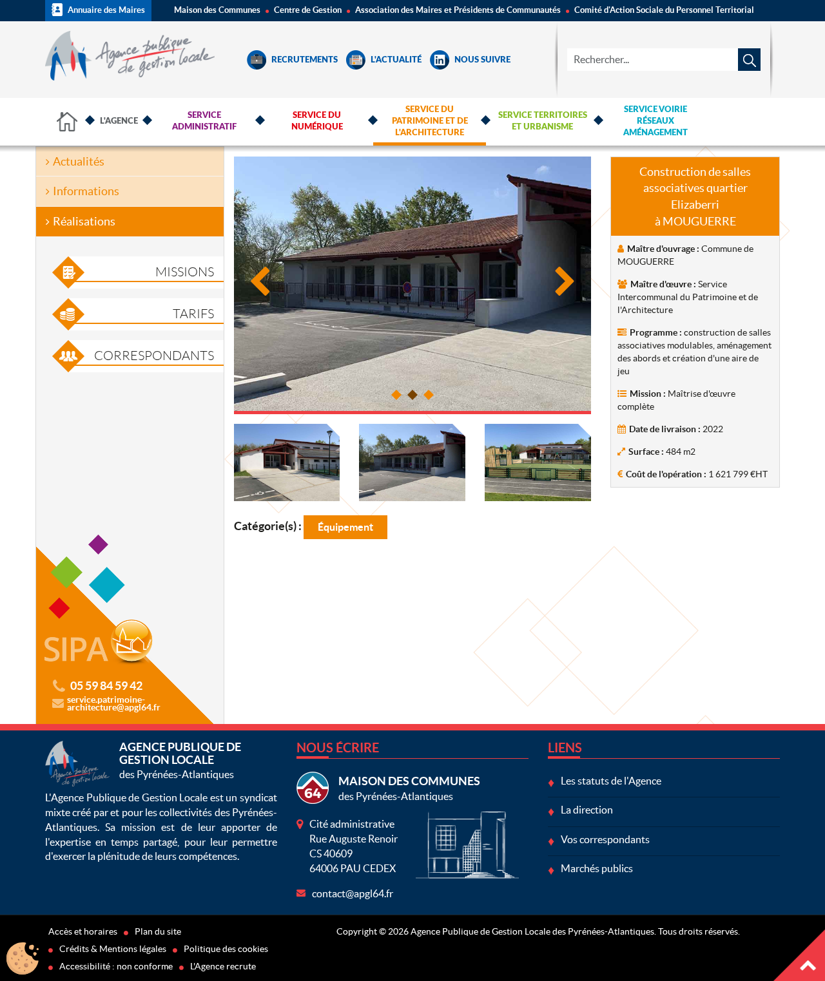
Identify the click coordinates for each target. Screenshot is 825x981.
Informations (86, 191)
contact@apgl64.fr (352, 893)
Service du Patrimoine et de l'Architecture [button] (430, 121)
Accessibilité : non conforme (116, 966)
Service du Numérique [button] (317, 121)
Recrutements (303, 60)
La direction (587, 809)
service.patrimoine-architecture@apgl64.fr (113, 703)
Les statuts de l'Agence (611, 780)
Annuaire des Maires (105, 10)
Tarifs (193, 314)
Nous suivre (481, 60)
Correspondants (154, 355)
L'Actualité (395, 60)
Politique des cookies (226, 949)
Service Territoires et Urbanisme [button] (542, 121)
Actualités (78, 161)
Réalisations (84, 221)
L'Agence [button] (119, 121)
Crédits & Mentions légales (112, 949)
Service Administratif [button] (204, 121)
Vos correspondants (605, 839)
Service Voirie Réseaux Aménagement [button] (655, 121)
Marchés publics (597, 868)
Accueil (67, 122)
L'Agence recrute (223, 966)
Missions (184, 272)
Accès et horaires (82, 931)
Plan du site (158, 931)
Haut (799, 955)
